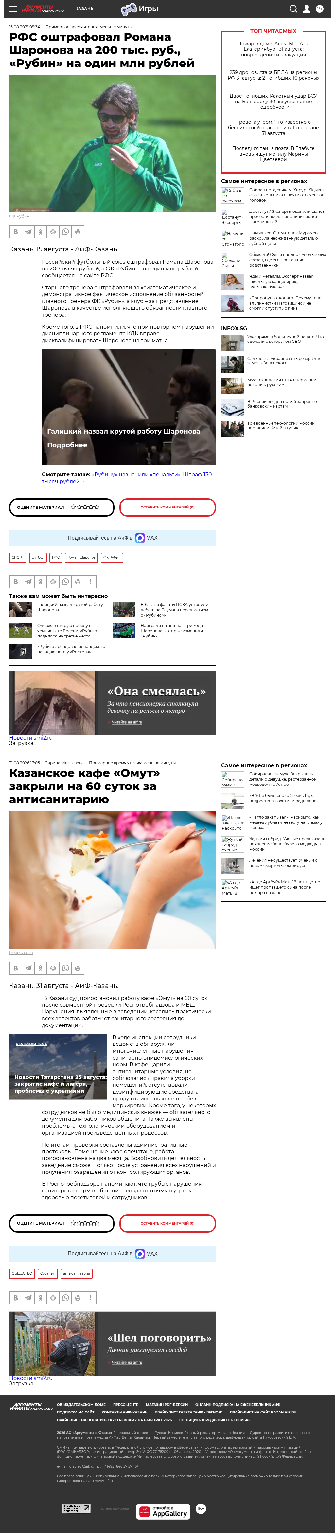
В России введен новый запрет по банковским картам (282, 404)
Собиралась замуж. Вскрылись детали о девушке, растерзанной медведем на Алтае (283, 779)
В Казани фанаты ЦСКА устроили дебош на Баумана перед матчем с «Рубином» (174, 610)
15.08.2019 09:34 (24, 26)
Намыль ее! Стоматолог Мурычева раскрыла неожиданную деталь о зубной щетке (284, 238)
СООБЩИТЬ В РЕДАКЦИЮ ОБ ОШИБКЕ (215, 1420)
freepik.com (21, 952)
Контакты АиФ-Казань (124, 1412)
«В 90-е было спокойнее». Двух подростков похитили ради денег (283, 798)
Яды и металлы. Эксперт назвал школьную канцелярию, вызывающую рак (281, 281)
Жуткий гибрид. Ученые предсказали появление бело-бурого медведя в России (287, 844)
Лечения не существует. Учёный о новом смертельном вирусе (283, 863)
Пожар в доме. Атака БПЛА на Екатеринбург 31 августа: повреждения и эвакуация (274, 49)
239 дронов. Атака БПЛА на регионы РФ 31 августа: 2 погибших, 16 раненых (273, 75)
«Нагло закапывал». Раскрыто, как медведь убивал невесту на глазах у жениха (286, 822)
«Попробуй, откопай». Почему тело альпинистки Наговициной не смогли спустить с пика (285, 303)
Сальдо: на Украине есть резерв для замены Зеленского (284, 360)
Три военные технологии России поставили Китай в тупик (281, 425)
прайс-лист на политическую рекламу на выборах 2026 (114, 1420)
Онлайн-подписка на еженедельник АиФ (237, 1405)
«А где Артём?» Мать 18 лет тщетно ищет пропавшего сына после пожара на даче (284, 887)
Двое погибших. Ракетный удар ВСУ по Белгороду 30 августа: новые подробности (273, 101)
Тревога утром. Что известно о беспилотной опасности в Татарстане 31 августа (273, 128)
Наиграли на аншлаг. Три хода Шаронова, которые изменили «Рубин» (172, 630)
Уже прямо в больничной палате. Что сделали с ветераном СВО (285, 339)
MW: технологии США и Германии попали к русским (281, 382)
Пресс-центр (125, 1405)
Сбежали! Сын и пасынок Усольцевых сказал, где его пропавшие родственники (287, 260)
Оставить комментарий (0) (168, 507)
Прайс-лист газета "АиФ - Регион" (188, 1412)
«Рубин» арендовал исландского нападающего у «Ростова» (71, 649)
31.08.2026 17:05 (24, 762)
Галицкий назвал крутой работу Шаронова (123, 431)
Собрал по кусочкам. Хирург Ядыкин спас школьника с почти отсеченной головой (287, 195)
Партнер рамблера (113, 1508)
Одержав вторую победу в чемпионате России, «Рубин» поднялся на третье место (67, 630)
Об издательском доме (81, 1405)
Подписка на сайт (75, 1412)
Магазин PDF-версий (167, 1405)
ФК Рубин (19, 216)
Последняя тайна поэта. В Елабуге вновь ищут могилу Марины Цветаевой (273, 154)
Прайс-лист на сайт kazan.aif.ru (263, 1412)
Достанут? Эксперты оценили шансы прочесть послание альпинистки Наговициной (287, 216)
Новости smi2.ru (31, 738)
